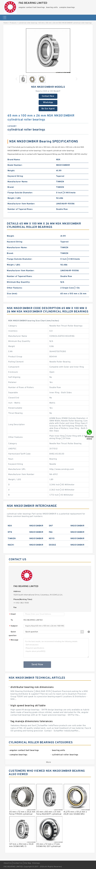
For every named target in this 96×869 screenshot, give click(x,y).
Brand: (11, 187)
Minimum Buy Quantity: (18, 282)
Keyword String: (15, 176)
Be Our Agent (48, 108)
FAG (51, 532)
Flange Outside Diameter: (20, 193)
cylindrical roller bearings (28, 23)
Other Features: (14, 288)
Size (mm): (12, 293)
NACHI (11, 545)
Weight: (11, 170)
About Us (8, 863)
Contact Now (48, 96)
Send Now (37, 664)
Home (6, 23)
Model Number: (15, 165)
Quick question (12, 634)
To (12, 620)
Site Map (27, 863)
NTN (10, 532)
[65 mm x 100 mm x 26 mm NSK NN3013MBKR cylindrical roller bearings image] (48, 50)
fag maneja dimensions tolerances (31, 721)
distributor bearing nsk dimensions (32, 687)
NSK (10, 526)
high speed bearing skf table (28, 705)
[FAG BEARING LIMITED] (10, 7)
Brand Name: (14, 159)
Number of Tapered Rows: (20, 209)
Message (13, 640)
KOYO (52, 538)
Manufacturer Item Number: (21, 204)
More (48, 762)
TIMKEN (12, 538)
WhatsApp (48, 102)
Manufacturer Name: (18, 181)
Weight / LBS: (14, 198)
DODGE (52, 545)
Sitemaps (36, 863)
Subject (13, 626)
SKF (51, 526)
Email (12, 614)
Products (13, 23)
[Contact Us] (89, 434)
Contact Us (17, 863)
